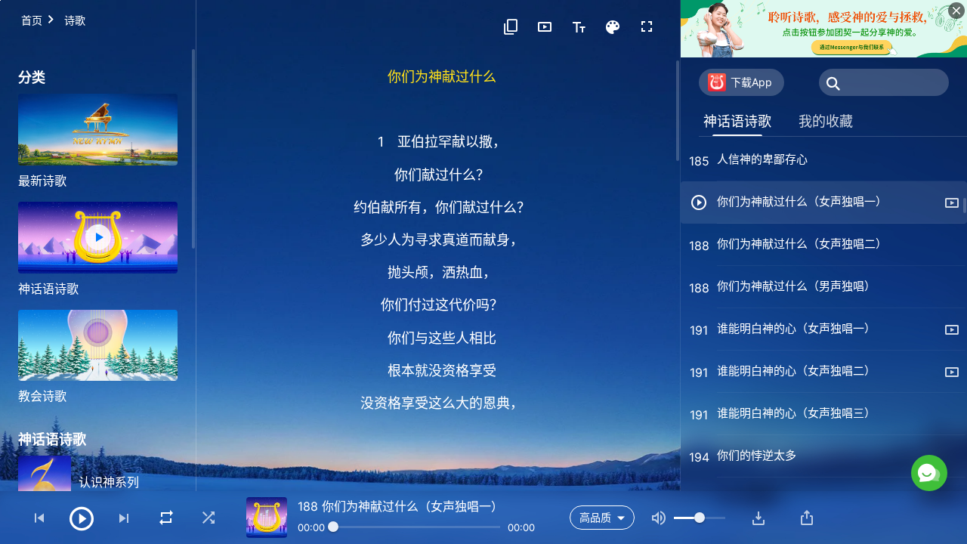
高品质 (595, 517)
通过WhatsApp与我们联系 (804, 408)
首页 (31, 20)
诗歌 (74, 20)
